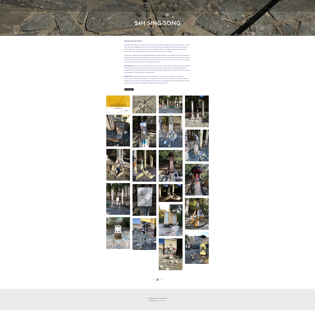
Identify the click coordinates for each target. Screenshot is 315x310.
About (138, 6)
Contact (176, 6)
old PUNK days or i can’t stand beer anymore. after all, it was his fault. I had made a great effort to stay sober (162, 279)
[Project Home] (157, 279)
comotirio (161, 6)
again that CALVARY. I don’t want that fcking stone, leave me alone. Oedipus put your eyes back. (153, 279)
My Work (152, 6)
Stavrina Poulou (161, 300)
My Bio (145, 6)
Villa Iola (129, 89)
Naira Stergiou (118, 6)
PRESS (169, 6)
